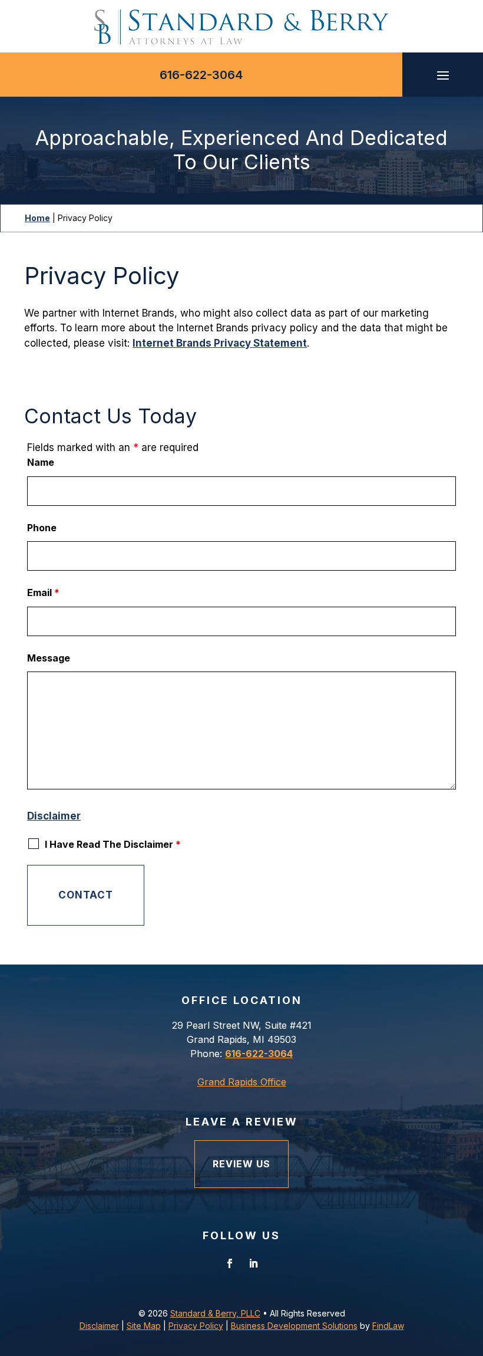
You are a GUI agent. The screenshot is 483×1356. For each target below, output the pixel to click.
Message (48, 658)
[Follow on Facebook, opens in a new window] (229, 1263)
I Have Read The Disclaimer (113, 844)
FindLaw (388, 1326)
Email (43, 592)
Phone (42, 528)
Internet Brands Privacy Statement (220, 343)
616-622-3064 (201, 75)
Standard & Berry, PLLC (215, 1313)
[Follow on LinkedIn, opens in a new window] (253, 1263)
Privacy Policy (195, 1326)
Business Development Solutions (294, 1326)
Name (40, 462)
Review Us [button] (241, 1164)
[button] (443, 74)
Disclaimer (54, 816)
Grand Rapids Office (241, 1082)
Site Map (144, 1326)
